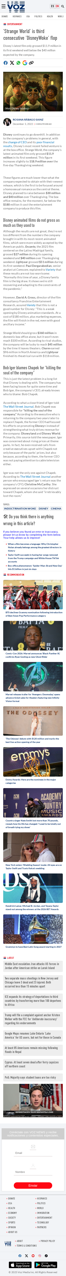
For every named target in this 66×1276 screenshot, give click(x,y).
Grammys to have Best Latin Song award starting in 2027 (34, 946)
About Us (12, 1232)
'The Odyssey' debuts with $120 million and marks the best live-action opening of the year (32, 740)
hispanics (17, 17)
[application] (33, 1100)
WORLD (61, 17)
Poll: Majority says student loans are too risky (30, 1078)
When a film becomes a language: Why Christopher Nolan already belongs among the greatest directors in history (35, 547)
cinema (56, 508)
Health (50, 17)
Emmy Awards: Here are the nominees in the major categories (31, 781)
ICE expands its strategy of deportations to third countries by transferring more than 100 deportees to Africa (33, 1001)
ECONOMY (12, 1213)
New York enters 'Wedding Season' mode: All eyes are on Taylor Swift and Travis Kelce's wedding (34, 867)
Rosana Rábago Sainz (28, 119)
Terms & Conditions (27, 1246)
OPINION (12, 1227)
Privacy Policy (48, 1241)
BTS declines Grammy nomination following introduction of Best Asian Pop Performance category (34, 614)
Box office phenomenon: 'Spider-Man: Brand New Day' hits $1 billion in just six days (35, 567)
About (20, 1241)
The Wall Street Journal (18, 406)
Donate (5, 17)
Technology (43, 1222)
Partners (41, 1227)
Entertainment (14, 24)
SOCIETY (12, 1218)
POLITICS (38, 17)
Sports (11, 1222)
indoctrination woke (20, 508)
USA (28, 17)
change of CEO (17, 142)
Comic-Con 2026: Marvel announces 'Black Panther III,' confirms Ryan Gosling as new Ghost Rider (33, 655)
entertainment (44, 1218)
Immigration (43, 1213)
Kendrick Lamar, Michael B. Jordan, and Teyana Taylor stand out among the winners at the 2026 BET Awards (32, 907)
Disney (43, 508)
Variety (51, 269)
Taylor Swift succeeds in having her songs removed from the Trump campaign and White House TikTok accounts (33, 558)
